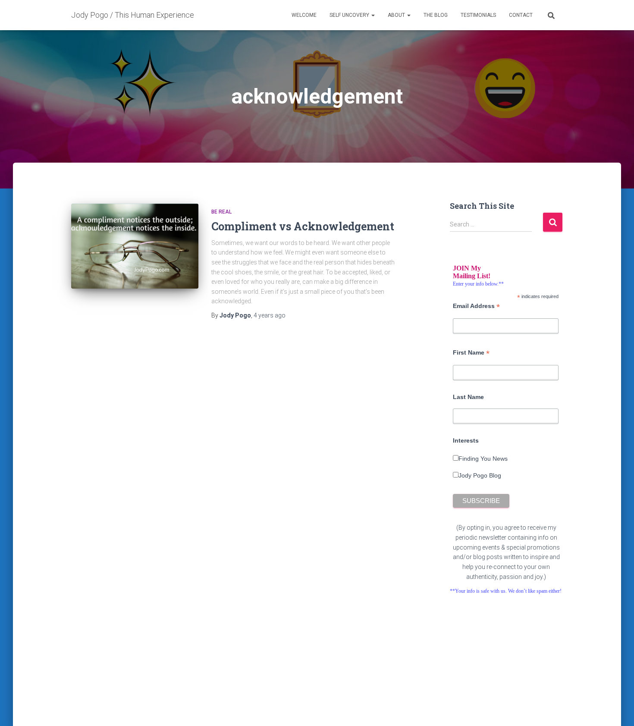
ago (270, 315)
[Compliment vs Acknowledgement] (134, 246)
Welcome (304, 15)
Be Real (221, 212)
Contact (521, 15)
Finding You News (483, 458)
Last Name (468, 396)
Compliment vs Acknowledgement (302, 226)
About (397, 15)
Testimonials (478, 15)
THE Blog (436, 15)
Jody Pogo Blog (479, 475)
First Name (471, 353)
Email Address (476, 306)
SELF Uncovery (350, 15)
